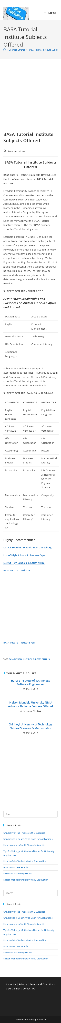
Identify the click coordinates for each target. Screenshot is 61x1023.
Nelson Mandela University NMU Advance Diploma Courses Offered (30, 704)
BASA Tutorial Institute (16, 570)
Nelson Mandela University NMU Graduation (25, 879)
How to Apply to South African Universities (24, 844)
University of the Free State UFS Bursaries (24, 832)
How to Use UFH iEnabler (16, 867)
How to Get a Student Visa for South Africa (24, 861)
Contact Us (29, 988)
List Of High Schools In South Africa (24, 562)
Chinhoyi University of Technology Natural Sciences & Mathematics (31, 726)
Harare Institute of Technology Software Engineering (30, 682)
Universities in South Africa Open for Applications (28, 838)
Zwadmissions (16, 151)
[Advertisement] (30, 99)
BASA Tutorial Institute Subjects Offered (29, 659)
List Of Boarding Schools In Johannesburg (27, 547)
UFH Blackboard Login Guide (17, 873)
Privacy (23, 984)
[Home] (4, 49)
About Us (11, 984)
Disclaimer (14, 988)
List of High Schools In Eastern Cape (24, 555)
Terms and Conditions (42, 984)
